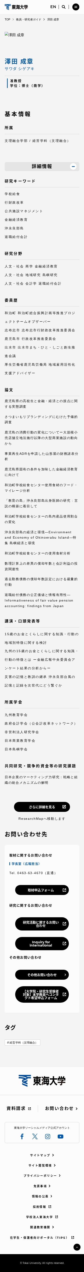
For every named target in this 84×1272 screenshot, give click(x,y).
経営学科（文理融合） (24, 1042)
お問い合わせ (59, 1108)
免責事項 (40, 1186)
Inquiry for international (41, 943)
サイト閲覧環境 (40, 1165)
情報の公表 (40, 1196)
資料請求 (16, 1108)
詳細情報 (42, 166)
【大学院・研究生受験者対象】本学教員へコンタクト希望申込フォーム (41, 994)
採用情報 (39, 1207)
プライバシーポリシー (40, 1176)
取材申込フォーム (41, 890)
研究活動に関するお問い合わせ (41, 924)
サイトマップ (40, 1155)
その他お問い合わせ (42, 975)
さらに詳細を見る (42, 807)
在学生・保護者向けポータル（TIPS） (39, 1237)
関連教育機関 (40, 1227)
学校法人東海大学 (39, 1217)
